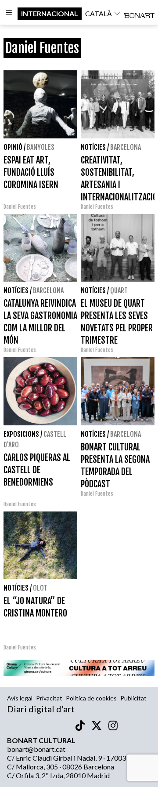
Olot (40, 588)
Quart (119, 290)
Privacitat (49, 698)
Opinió (13, 147)
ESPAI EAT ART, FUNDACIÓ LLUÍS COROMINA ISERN (31, 172)
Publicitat (133, 698)
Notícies (93, 147)
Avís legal (19, 698)
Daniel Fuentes (20, 206)
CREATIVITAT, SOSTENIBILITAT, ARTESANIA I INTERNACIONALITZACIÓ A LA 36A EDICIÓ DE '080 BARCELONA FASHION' (119, 197)
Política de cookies (91, 698)
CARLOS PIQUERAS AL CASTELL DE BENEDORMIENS (37, 470)
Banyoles (40, 147)
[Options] (9, 14)
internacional (49, 13)
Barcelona (125, 147)
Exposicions (21, 434)
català (98, 13)
